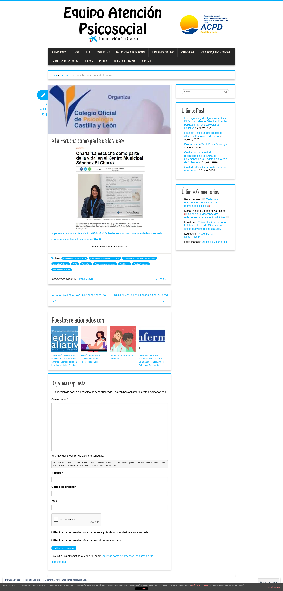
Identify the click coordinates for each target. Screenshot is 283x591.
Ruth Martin (86, 278)
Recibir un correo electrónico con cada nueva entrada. (88, 540)
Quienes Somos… (59, 52)
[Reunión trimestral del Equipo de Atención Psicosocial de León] (94, 339)
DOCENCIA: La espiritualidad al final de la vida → (141, 298)
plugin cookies (274, 587)
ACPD (77, 52)
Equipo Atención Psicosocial (130, 52)
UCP (88, 52)
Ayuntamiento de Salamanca (74, 258)
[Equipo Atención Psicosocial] (141, 24)
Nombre (57, 472)
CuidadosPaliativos (60, 264)
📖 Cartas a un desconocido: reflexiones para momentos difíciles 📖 (201, 202)
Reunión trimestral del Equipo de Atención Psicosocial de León (90, 358)
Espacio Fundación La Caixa (65, 61)
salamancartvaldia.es (61, 270)
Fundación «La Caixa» (125, 61)
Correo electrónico (63, 486)
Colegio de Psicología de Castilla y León (139, 258)
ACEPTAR (141, 589)
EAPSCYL (86, 264)
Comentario (59, 399)
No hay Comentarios (64, 278)
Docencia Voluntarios (214, 241)
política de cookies (199, 585)
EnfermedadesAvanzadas (105, 264)
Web (54, 500)
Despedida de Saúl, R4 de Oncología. (206, 144)
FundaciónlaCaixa (141, 264)
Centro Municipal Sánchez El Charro (104, 258)
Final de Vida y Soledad (163, 52)
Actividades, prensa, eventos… (215, 52)
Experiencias (103, 52)
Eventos (103, 61)
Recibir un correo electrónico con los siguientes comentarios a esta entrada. (101, 532)
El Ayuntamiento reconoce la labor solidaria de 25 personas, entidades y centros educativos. (206, 225)
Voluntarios (187, 52)
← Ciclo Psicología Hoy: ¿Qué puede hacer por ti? (78, 298)
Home (54, 75)
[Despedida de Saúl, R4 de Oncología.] (123, 339)
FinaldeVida (124, 264)
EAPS (75, 264)
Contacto (147, 61)
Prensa (89, 61)
